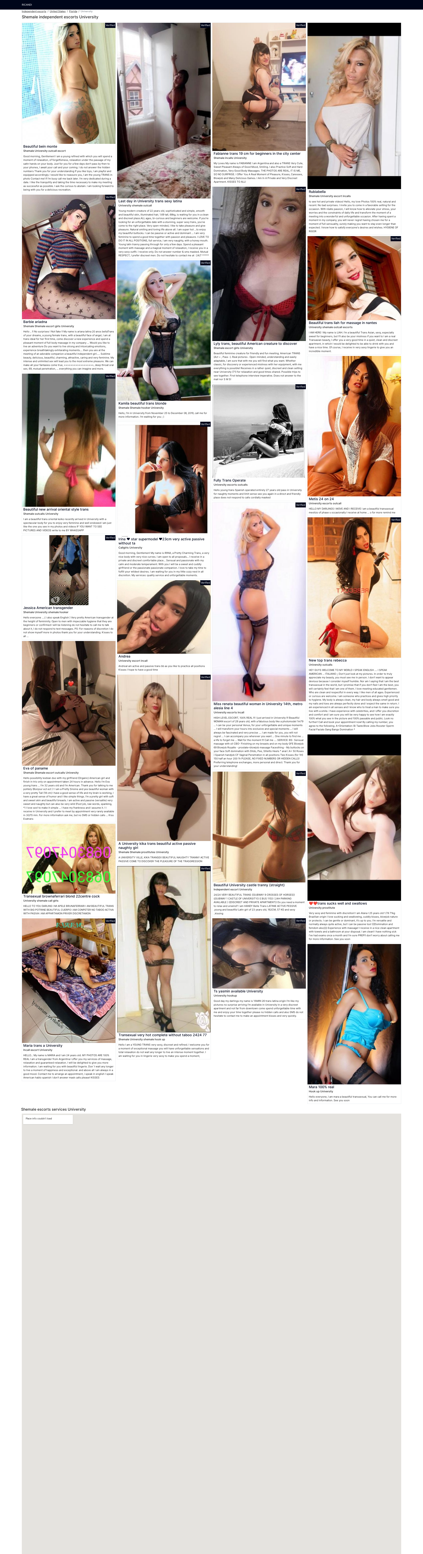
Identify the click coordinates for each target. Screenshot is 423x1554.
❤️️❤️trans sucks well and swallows (338, 903)
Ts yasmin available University (238, 991)
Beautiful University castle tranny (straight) (249, 885)
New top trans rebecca (328, 660)
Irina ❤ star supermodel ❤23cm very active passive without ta (161, 541)
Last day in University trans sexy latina (150, 201)
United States (58, 11)
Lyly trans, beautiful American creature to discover (255, 343)
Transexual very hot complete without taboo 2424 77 (162, 1035)
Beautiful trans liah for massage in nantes (343, 323)
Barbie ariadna (35, 322)
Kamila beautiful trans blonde (142, 403)
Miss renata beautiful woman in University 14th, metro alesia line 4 (258, 706)
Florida (73, 11)
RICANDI (27, 4)
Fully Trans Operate (230, 480)
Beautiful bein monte (40, 146)
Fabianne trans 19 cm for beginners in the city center (257, 153)
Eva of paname (35, 768)
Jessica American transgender (48, 608)
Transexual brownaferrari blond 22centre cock (61, 896)
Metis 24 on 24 (321, 499)
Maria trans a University (42, 1045)
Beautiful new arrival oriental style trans (56, 509)
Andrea (124, 656)
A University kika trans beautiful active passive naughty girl (157, 845)
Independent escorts (34, 11)
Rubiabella (317, 192)
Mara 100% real (321, 1087)
